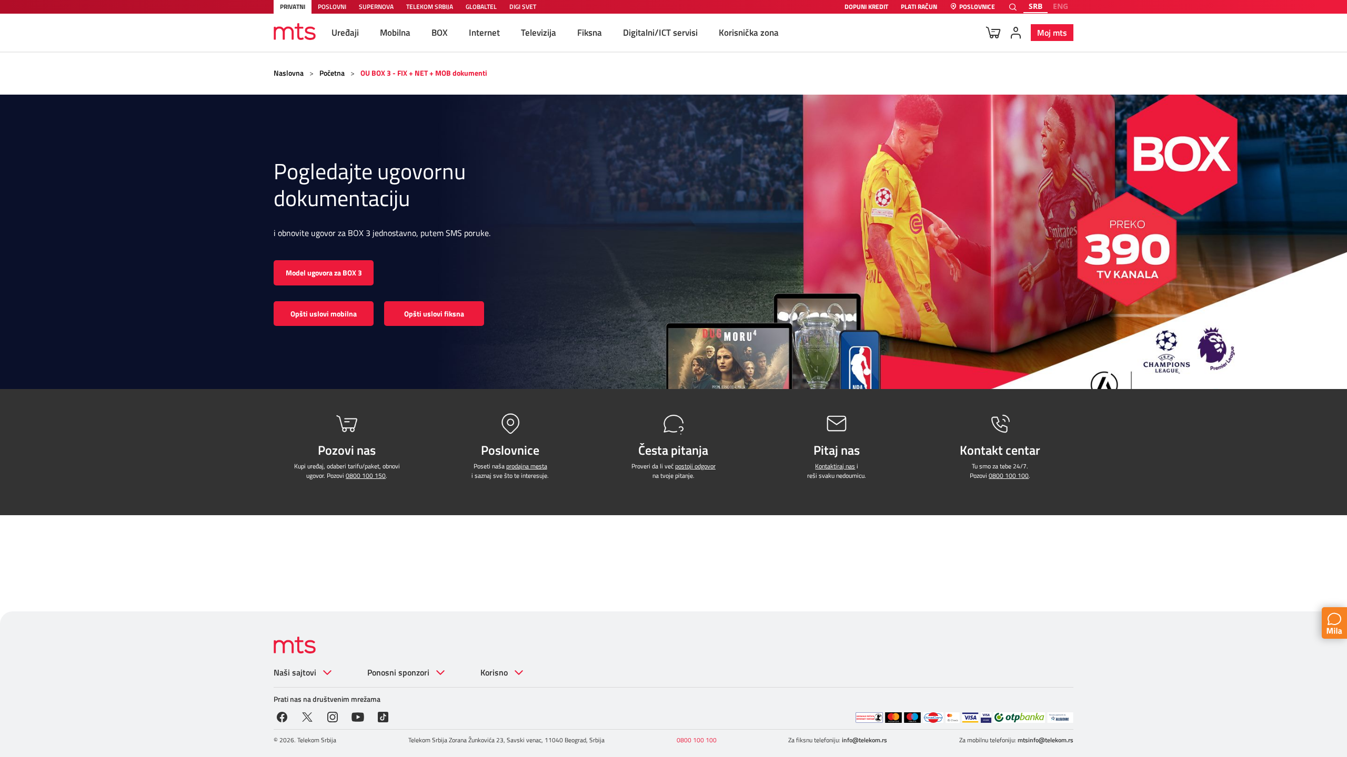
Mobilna (395, 32)
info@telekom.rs (864, 740)
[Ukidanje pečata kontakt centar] (869, 717)
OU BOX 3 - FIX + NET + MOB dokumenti (423, 72)
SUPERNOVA (376, 7)
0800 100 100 (1009, 475)
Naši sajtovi (295, 672)
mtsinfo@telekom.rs (1045, 740)
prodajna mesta (526, 466)
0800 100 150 (366, 475)
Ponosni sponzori (398, 672)
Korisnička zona (749, 32)
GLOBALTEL (481, 7)
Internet (484, 32)
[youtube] (357, 716)
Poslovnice (977, 7)
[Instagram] (332, 716)
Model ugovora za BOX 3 (324, 272)
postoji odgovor (695, 466)
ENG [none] (1060, 6)
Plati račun (919, 7)
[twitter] (307, 716)
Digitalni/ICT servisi (660, 32)
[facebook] (282, 716)
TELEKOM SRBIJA (429, 7)
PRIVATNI (292, 7)
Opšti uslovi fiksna (434, 313)
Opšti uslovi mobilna (323, 313)
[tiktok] (383, 716)
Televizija (538, 32)
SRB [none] (1035, 6)
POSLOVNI (332, 7)
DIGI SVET (522, 7)
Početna (332, 72)
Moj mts (1052, 32)
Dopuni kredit (866, 7)
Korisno (494, 672)
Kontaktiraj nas (835, 466)
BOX (439, 32)
